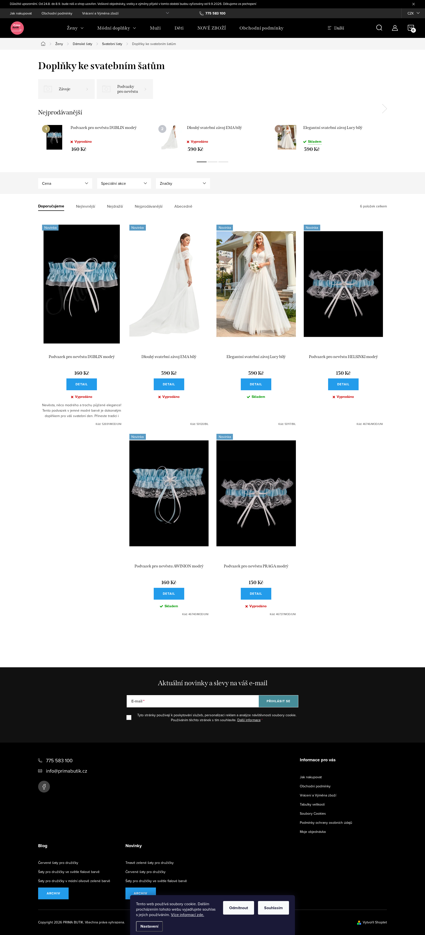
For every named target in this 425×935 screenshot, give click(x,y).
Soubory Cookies (313, 813)
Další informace (249, 719)
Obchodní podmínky (57, 13)
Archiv (53, 893)
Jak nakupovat (21, 13)
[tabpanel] (96, 138)
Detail (82, 384)
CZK (411, 13)
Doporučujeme (51, 206)
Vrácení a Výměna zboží (100, 13)
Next (384, 109)
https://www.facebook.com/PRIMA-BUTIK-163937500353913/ (44, 787)
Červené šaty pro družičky (58, 862)
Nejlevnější (85, 206)
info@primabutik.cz (66, 770)
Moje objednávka (313, 831)
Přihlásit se (278, 701)
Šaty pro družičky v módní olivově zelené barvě (74, 880)
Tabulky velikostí (312, 804)
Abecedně (183, 206)
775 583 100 (59, 760)
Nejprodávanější (149, 206)
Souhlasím (273, 908)
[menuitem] (75, 28)
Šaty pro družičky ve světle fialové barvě (69, 871)
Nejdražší (115, 206)
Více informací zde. (187, 914)
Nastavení (149, 926)
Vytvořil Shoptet (375, 922)
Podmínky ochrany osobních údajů (326, 822)
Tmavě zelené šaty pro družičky (149, 862)
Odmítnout (238, 908)
